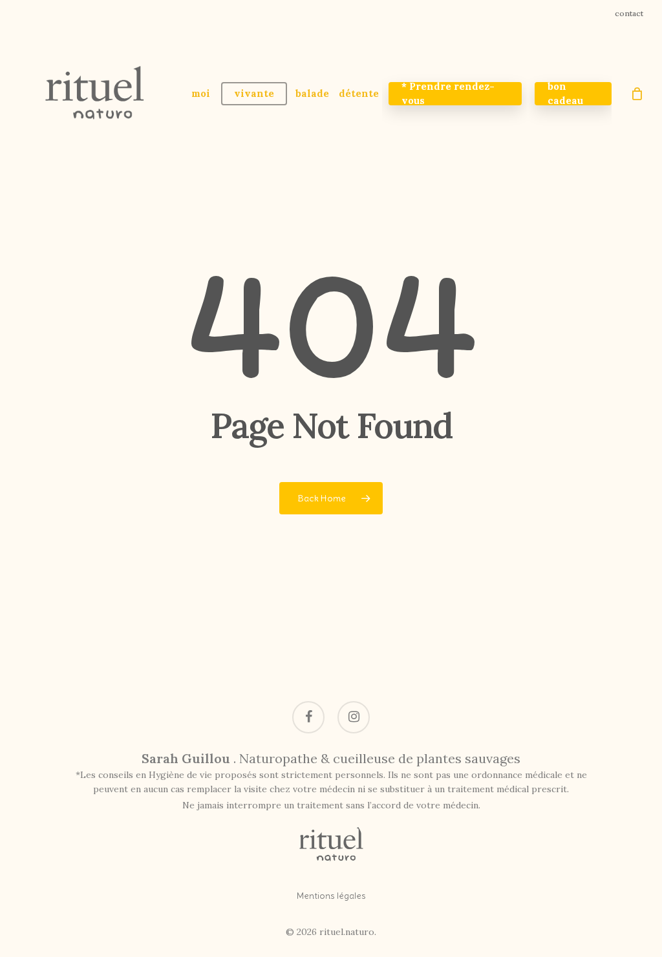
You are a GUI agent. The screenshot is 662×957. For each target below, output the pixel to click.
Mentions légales (331, 895)
